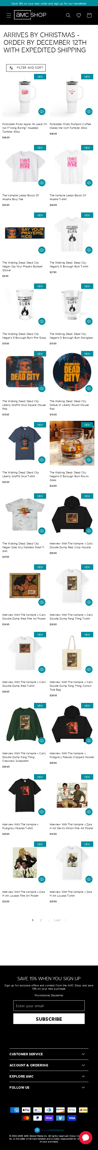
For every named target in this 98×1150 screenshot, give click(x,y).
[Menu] (9, 15)
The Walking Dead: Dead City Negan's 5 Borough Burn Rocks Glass (69, 476)
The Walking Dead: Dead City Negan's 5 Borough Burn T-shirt (69, 264)
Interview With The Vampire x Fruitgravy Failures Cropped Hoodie (72, 755)
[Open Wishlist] (79, 15)
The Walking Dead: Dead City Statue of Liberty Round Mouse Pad (69, 404)
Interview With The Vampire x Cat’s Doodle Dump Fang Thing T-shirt (71, 616)
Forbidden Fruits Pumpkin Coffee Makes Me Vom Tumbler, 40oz (70, 126)
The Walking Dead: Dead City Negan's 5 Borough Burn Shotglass (71, 335)
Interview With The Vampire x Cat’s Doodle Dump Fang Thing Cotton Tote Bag (71, 685)
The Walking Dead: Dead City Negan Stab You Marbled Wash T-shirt (23, 547)
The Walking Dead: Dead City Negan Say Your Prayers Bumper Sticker (22, 266)
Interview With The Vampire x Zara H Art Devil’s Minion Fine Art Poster (71, 826)
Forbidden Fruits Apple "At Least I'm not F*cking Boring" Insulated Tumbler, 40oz (24, 127)
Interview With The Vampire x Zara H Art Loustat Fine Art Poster (23, 893)
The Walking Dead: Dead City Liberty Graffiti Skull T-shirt (20, 474)
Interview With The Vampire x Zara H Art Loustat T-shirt (71, 893)
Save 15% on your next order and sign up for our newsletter (49, 3)
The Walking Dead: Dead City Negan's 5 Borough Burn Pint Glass (24, 335)
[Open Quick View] (41, 111)
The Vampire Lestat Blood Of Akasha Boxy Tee (20, 197)
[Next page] (65, 920)
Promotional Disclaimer (49, 995)
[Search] (68, 15)
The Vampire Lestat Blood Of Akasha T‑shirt (68, 197)
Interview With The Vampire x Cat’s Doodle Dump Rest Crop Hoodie (71, 545)
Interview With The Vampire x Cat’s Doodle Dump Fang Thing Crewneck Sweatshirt (23, 757)
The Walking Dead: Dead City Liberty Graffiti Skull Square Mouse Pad (24, 404)
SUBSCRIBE (49, 1018)
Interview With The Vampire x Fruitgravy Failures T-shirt (20, 826)
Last (57, 920)
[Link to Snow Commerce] (49, 1133)
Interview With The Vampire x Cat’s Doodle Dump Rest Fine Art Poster (24, 616)
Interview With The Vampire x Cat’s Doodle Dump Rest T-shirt (23, 683)
